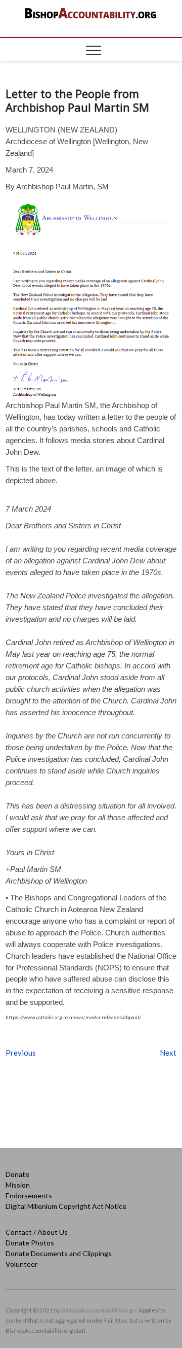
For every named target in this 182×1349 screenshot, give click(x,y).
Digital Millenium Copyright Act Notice (66, 1206)
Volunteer (21, 1264)
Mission (18, 1185)
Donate (17, 1174)
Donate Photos (30, 1242)
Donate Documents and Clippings (59, 1253)
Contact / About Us (37, 1232)
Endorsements (29, 1195)
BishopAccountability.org (97, 1310)
